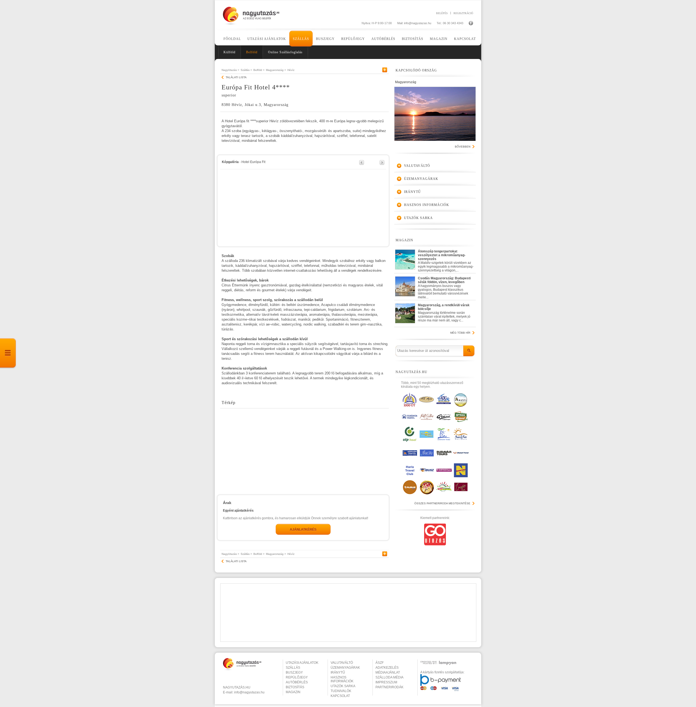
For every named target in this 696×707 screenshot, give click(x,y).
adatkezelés (387, 668)
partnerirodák (389, 687)
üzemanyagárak (345, 668)
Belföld (251, 52)
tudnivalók (341, 691)
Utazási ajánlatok (266, 39)
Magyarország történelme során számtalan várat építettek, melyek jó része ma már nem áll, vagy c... (444, 312)
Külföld (229, 52)
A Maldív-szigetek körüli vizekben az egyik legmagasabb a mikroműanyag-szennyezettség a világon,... (446, 259)
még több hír (460, 332)
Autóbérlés (383, 39)
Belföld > (259, 69)
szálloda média (389, 677)
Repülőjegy (353, 39)
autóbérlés (297, 682)
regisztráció (463, 13)
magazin (293, 692)
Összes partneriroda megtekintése (442, 503)
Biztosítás (412, 39)
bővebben (462, 146)
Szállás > (246, 69)
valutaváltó (342, 663)
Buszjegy (325, 39)
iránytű (338, 672)
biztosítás (295, 687)
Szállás (301, 39)
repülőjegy (297, 677)
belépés (442, 13)
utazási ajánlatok (302, 663)
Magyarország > (276, 69)
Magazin (439, 39)
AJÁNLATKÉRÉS (303, 529)
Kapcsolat (465, 39)
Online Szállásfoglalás (285, 52)
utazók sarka (343, 686)
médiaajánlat (387, 672)
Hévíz (290, 69)
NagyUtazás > (230, 69)
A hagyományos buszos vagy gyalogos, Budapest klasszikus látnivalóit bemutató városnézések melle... (444, 286)
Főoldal (232, 39)
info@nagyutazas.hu (417, 23)
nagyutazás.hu (236, 687)
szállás (293, 668)
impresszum (386, 682)
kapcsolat (340, 696)
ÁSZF (379, 663)
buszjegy (294, 672)
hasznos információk (342, 679)
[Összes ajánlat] (8, 353)
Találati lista (236, 77)
